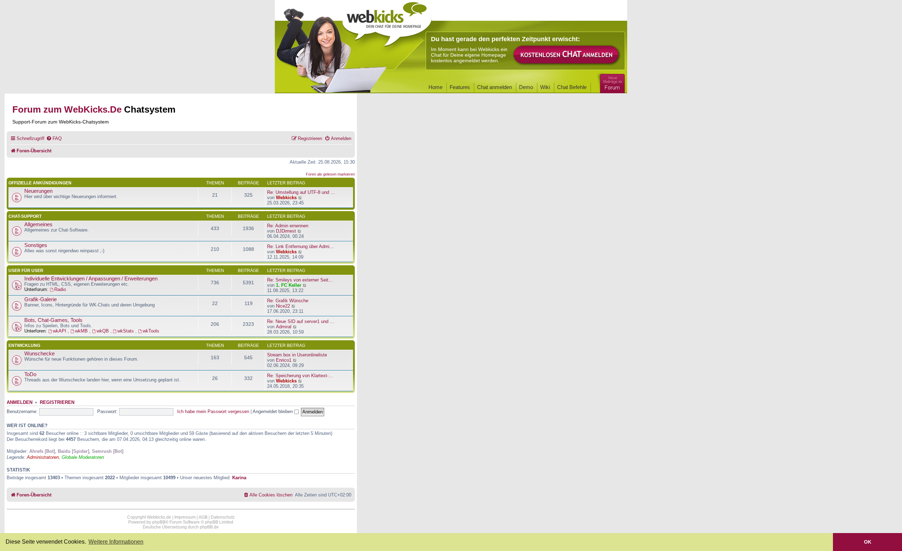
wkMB (82, 331)
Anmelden (19, 402)
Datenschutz (223, 517)
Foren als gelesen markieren (330, 174)
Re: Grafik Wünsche (287, 300)
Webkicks (286, 197)
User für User (25, 270)
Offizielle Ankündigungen (40, 182)
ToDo (30, 374)
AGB (203, 517)
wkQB (103, 331)
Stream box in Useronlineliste (297, 354)
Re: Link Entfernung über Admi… (300, 246)
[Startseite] (387, 22)
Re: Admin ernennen (287, 225)
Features (460, 87)
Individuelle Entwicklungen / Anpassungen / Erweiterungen (90, 278)
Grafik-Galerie (40, 299)
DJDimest (286, 231)
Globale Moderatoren (83, 457)
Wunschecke (39, 353)
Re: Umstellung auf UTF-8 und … (301, 192)
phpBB (158, 522)
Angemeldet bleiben (273, 411)
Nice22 (283, 306)
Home (435, 87)
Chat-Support (25, 216)
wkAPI (60, 331)
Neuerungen (38, 191)
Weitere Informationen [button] (115, 542)
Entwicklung (24, 345)
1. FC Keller (288, 285)
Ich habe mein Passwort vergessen (213, 411)
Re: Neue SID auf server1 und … (300, 321)
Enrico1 (283, 360)
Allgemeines (38, 224)
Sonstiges (35, 245)
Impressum (185, 517)
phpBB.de (209, 527)
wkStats (126, 331)
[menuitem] (54, 138)
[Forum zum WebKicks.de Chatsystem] (611, 82)
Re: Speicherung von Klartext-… (300, 375)
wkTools (151, 331)
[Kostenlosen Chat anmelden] (566, 55)
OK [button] (867, 542)
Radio (60, 289)
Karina (239, 477)
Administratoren (43, 457)
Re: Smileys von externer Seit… (300, 280)
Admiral (283, 326)
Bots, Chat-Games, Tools (53, 320)
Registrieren (57, 402)
